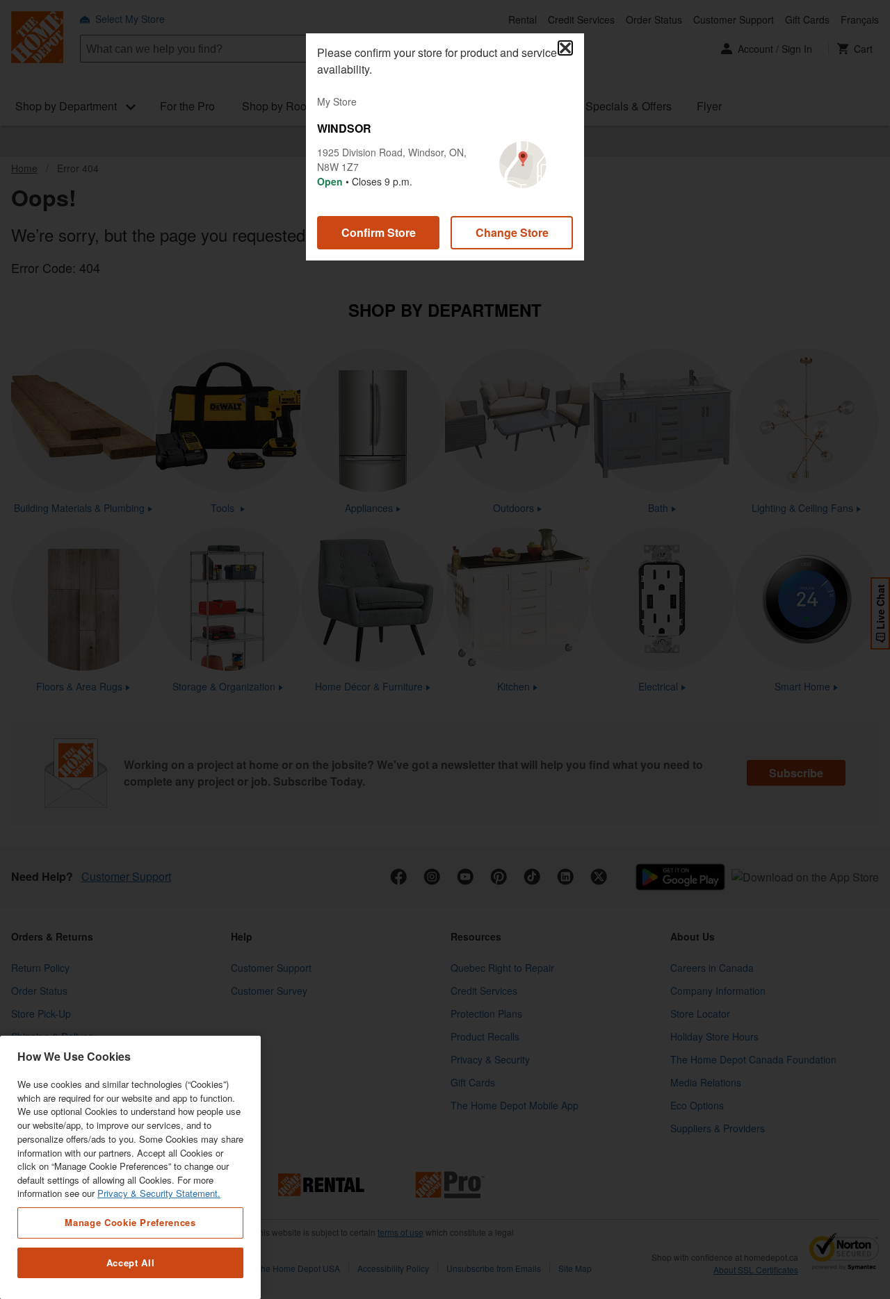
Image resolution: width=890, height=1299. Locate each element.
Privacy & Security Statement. (158, 1193)
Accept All (130, 1262)
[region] (130, 1167)
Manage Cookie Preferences (130, 1222)
